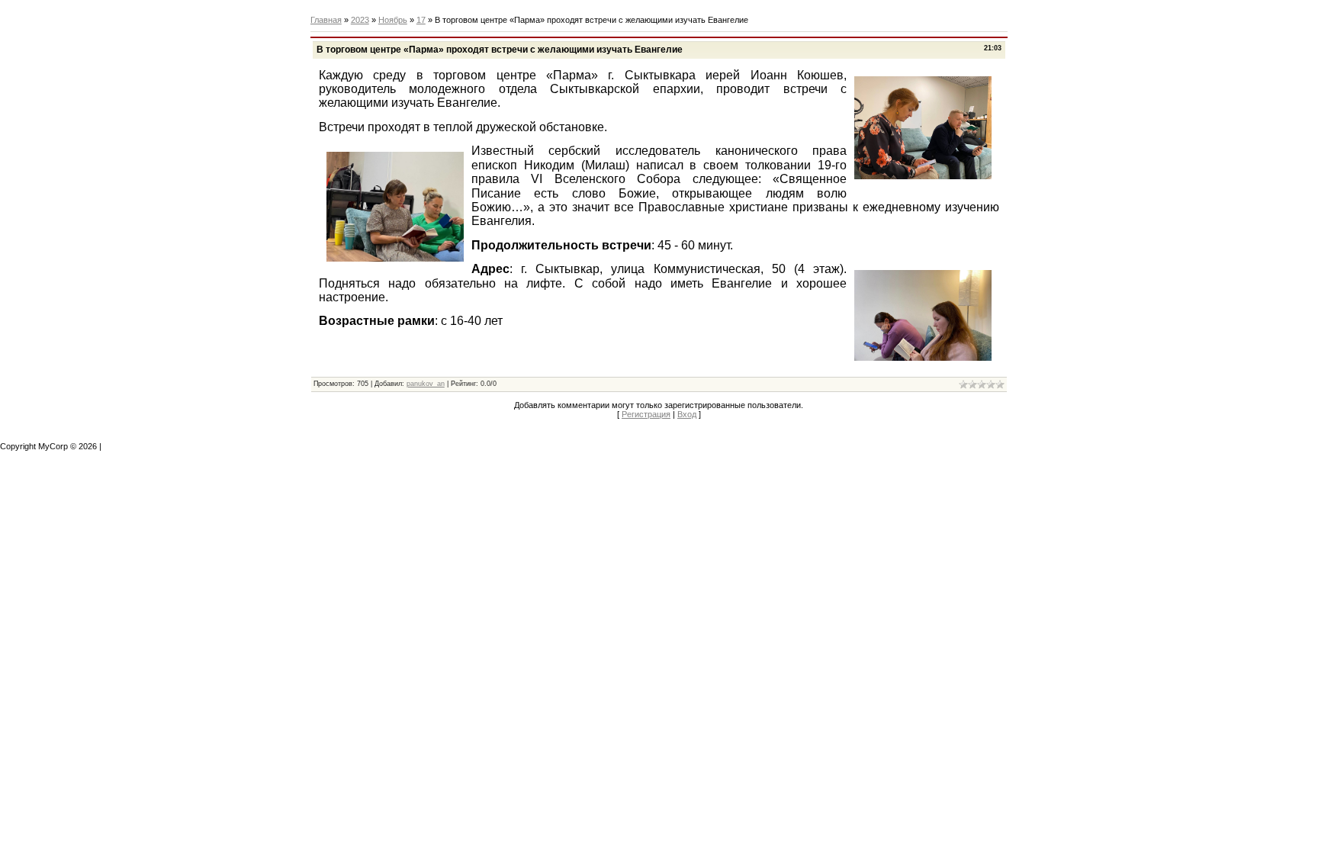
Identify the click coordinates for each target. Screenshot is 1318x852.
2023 (360, 19)
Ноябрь (392, 19)
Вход (686, 414)
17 (421, 19)
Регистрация (646, 414)
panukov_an (426, 383)
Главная (326, 19)
